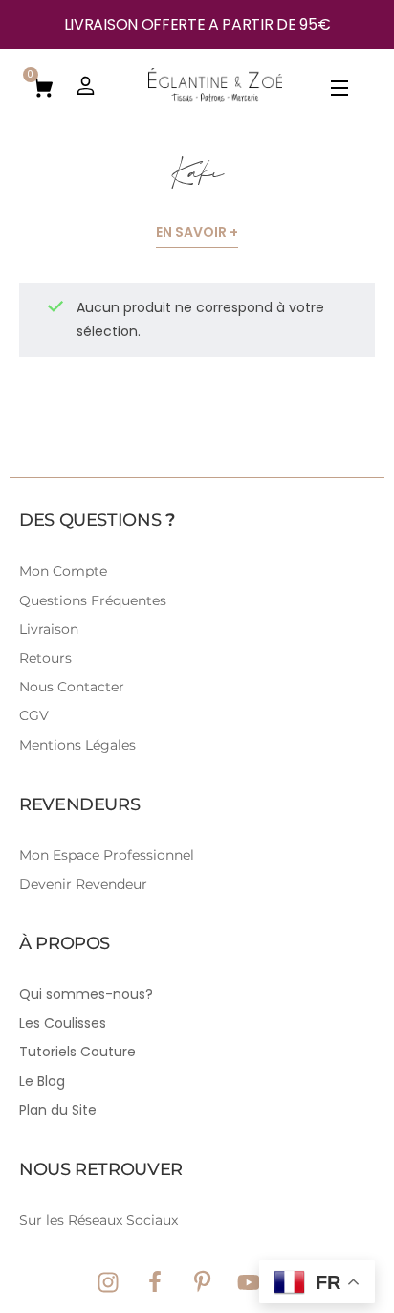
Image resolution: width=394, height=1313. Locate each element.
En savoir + (197, 231)
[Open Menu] (340, 91)
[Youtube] (248, 1282)
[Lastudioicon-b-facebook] (154, 1282)
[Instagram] (108, 1282)
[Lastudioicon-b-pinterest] (201, 1282)
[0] (43, 86)
